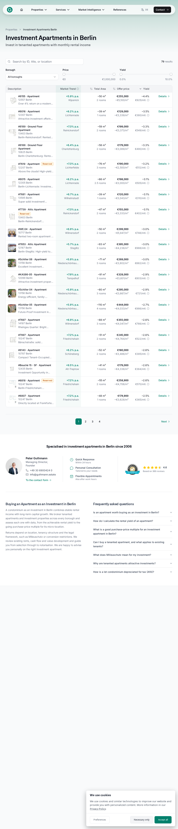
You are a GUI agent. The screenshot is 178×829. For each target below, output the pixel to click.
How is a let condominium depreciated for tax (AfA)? (123, 571)
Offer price (123, 88)
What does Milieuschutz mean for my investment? (122, 554)
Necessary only (141, 819)
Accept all (163, 819)
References (119, 9)
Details (163, 96)
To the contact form (37, 480)
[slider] (64, 74)
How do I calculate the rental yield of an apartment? (123, 520)
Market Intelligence (89, 9)
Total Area (100, 88)
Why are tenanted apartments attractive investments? (124, 563)
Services (61, 9)
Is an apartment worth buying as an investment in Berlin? (126, 512)
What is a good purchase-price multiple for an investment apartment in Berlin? (126, 531)
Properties (37, 9)
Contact (160, 9)
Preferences (100, 819)
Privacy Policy (98, 808)
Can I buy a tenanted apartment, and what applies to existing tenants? (128, 544)
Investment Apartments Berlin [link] (40, 29)
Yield (146, 88)
